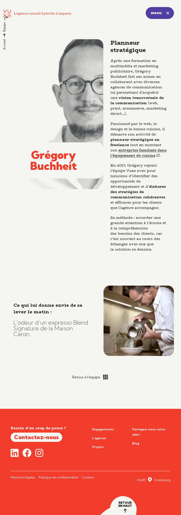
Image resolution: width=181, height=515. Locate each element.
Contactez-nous (36, 437)
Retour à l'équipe (86, 377)
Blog (135, 443)
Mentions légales (23, 477)
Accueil (4, 44)
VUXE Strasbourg (153, 480)
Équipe (4, 27)
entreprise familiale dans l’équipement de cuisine (138, 152)
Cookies (88, 477)
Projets (98, 447)
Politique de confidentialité (58, 477)
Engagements (103, 429)
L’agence (99, 438)
